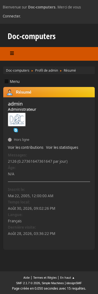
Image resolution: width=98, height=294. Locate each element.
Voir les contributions (25, 147)
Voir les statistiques (62, 147)
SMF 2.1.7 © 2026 (28, 283)
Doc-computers (32, 36)
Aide (26, 277)
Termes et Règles (45, 277)
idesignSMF (74, 283)
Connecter (11, 16)
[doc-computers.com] (10, 129)
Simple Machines (53, 283)
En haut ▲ (67, 277)
